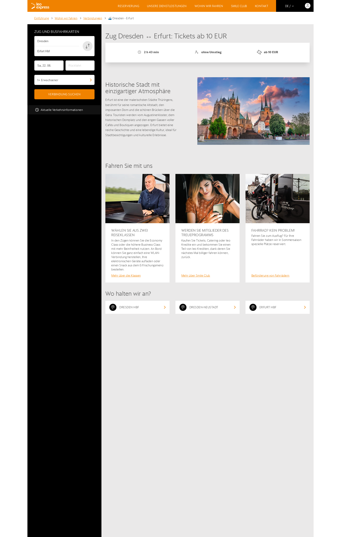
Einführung (41, 18)
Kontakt (261, 6)
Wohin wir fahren (209, 6)
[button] (88, 46)
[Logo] (40, 6)
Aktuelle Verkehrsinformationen (62, 109)
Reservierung (128, 6)
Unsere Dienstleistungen (167, 6)
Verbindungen (92, 18)
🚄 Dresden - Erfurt (121, 18)
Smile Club (239, 6)
